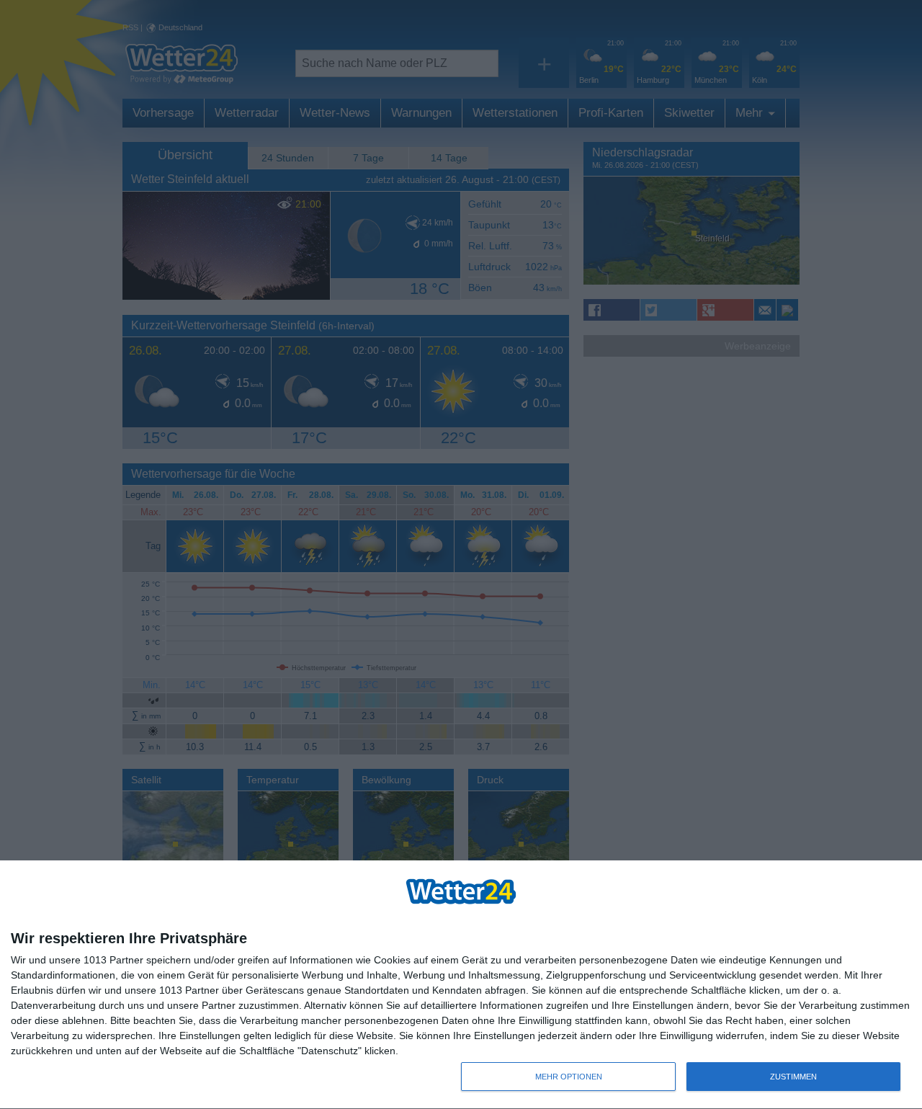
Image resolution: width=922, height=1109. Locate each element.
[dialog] (461, 985)
